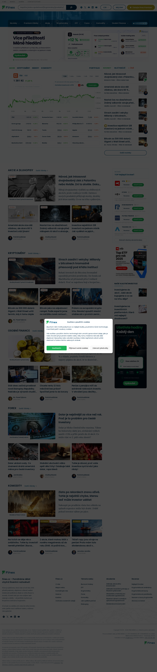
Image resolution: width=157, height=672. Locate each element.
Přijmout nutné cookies (78, 348)
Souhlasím (56, 348)
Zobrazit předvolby (100, 348)
